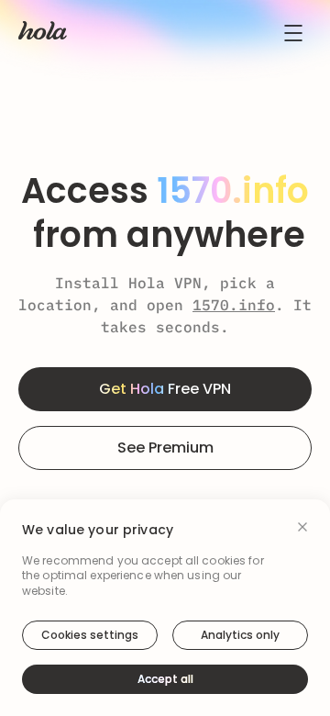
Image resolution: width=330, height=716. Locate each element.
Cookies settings (89, 635)
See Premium (165, 447)
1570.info (233, 305)
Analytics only (240, 635)
